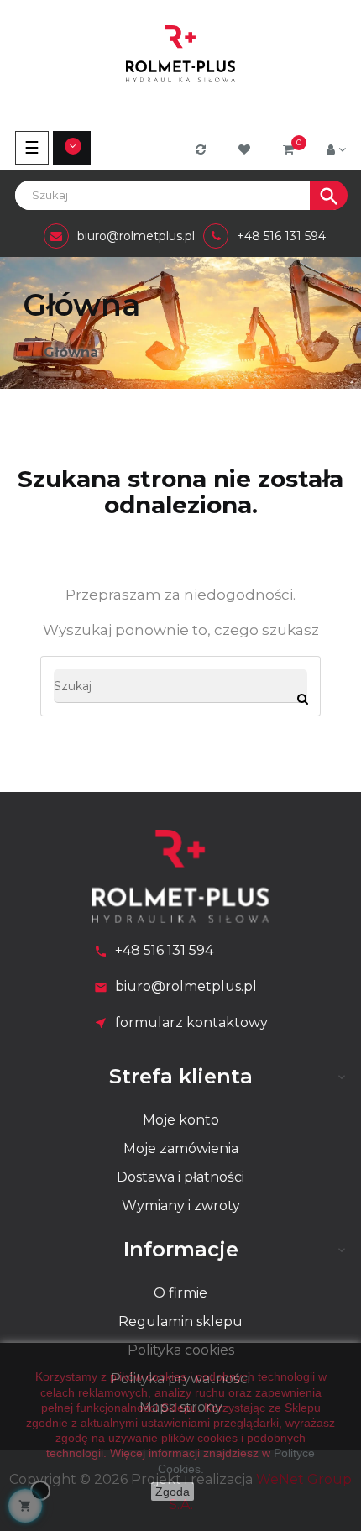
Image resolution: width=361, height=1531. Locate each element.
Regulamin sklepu (180, 1321)
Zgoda (172, 1491)
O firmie (180, 1293)
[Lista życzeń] (246, 149)
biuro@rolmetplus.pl (186, 986)
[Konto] (336, 149)
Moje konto (181, 1120)
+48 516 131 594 (164, 950)
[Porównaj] (202, 149)
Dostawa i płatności (180, 1177)
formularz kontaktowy (191, 1022)
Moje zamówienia (180, 1148)
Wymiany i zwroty (181, 1206)
